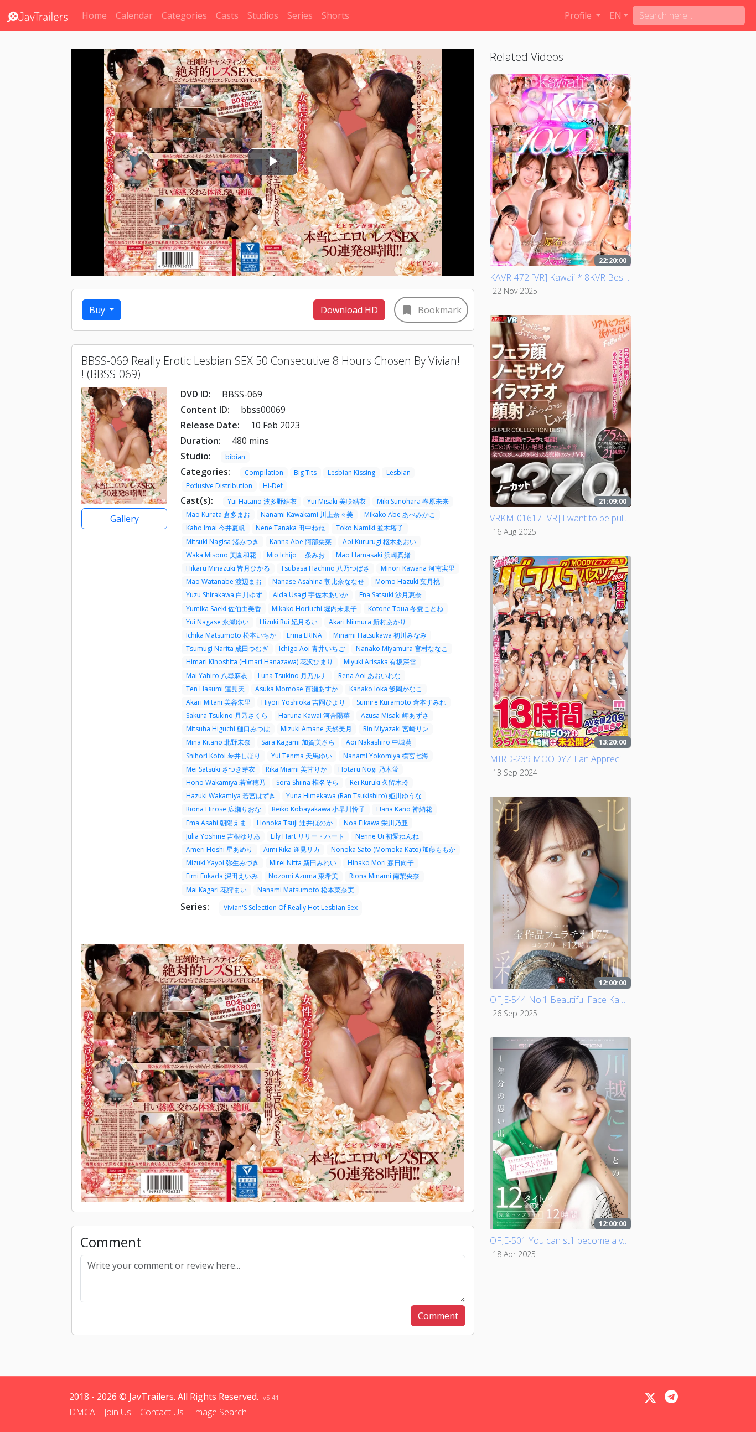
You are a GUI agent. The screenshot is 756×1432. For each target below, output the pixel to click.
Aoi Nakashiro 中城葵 (379, 742)
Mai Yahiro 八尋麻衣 (216, 675)
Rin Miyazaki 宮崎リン (396, 728)
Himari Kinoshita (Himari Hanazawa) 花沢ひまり (259, 661)
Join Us (117, 1412)
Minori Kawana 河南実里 (418, 568)
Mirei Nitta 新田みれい (303, 862)
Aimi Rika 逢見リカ (291, 849)
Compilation (264, 472)
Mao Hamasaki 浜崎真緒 (373, 555)
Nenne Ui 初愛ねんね (387, 836)
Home (94, 15)
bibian (235, 457)
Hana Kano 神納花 (404, 809)
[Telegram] (671, 1396)
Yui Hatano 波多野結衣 (262, 501)
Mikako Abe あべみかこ (400, 514)
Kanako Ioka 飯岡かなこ (385, 689)
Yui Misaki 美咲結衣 (336, 501)
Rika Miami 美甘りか (296, 769)
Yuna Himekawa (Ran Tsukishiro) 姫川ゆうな (354, 795)
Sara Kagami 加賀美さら (298, 742)
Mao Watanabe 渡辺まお (224, 581)
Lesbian (398, 472)
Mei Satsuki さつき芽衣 (220, 769)
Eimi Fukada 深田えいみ (222, 876)
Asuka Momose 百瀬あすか (296, 689)
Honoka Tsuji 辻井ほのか (295, 823)
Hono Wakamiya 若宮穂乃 (226, 782)
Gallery (124, 519)
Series (300, 15)
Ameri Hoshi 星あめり (219, 849)
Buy (98, 310)
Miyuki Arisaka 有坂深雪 (380, 661)
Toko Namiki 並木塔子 (369, 528)
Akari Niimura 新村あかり (367, 622)
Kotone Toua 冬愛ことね (405, 608)
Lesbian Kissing (351, 472)
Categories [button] (184, 15)
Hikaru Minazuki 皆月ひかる (228, 568)
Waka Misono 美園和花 (221, 555)
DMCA (82, 1412)
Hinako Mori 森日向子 (381, 862)
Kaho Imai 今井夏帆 (215, 528)
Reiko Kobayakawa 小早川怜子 (318, 809)
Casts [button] (227, 15)
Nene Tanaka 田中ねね (290, 528)
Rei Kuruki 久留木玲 (379, 782)
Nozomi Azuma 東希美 (303, 876)
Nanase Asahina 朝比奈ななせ (318, 581)
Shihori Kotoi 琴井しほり (223, 756)
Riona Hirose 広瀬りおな (223, 809)
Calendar (134, 15)
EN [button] (615, 15)
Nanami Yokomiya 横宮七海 (385, 756)
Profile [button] (579, 15)
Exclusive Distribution (219, 485)
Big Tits (305, 472)
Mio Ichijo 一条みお (296, 555)
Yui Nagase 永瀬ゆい (217, 622)
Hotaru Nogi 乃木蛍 (368, 769)
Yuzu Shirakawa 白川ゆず (224, 594)
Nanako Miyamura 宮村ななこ (402, 648)
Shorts (335, 15)
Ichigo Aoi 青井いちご (312, 648)
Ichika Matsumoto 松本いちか (231, 635)
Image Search (220, 1412)
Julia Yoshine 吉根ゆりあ (223, 836)
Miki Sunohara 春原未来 (413, 501)
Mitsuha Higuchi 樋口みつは (228, 728)
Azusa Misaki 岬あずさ (395, 715)
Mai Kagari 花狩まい (216, 890)
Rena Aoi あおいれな (369, 675)
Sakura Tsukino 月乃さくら (227, 715)
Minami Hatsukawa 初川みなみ (380, 635)
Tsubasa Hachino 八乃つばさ (325, 568)
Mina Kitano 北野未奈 (218, 742)
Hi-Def (273, 485)
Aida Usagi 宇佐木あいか (310, 594)
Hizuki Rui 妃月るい (289, 622)
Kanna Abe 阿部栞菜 (301, 541)
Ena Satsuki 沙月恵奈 (390, 594)
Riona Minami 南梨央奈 (384, 876)
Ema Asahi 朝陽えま (216, 823)
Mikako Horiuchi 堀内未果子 (314, 608)
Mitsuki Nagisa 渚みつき (222, 541)
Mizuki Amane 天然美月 (316, 728)
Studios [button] (262, 15)
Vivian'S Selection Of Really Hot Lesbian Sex (291, 907)
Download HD (349, 310)
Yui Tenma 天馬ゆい (301, 756)
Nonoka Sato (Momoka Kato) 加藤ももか (393, 849)
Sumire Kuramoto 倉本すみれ (401, 702)
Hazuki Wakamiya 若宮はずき (231, 795)
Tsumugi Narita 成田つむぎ (227, 648)
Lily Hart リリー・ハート (307, 836)
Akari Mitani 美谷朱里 (218, 702)
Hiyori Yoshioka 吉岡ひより (303, 702)
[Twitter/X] (650, 1397)
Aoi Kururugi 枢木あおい (379, 541)
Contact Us (162, 1412)
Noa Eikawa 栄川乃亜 (376, 823)
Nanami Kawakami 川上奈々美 (307, 514)
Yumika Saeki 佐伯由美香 (223, 608)
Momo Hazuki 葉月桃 (407, 581)
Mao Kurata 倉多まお (218, 514)
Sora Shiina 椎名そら (307, 782)
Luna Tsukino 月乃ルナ (292, 675)
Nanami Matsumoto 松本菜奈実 (305, 890)
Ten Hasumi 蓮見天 (215, 689)
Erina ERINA (304, 635)
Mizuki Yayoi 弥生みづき (222, 862)
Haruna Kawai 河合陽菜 (314, 715)
